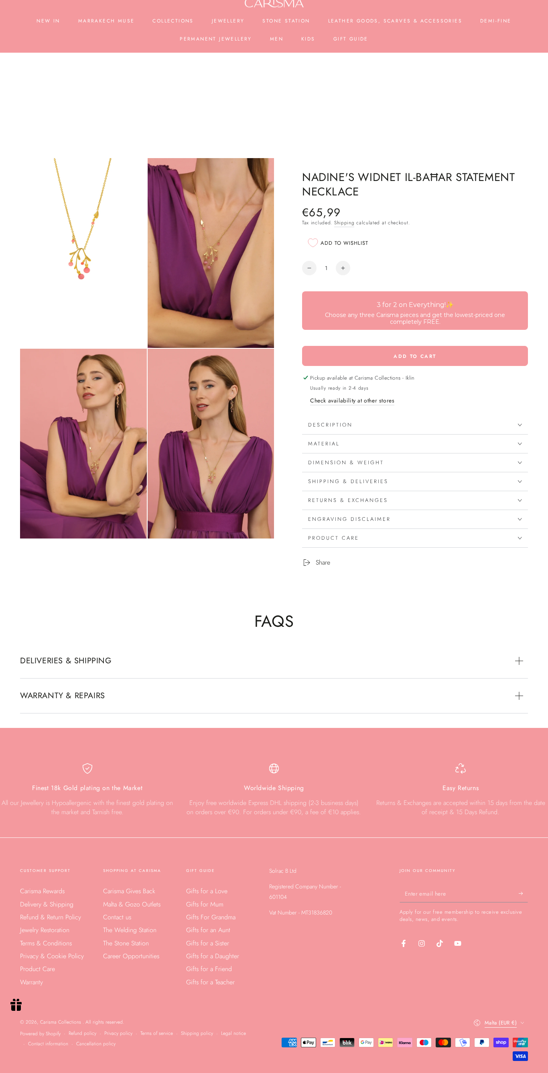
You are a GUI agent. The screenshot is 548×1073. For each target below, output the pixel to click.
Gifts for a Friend (209, 968)
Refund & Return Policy (50, 917)
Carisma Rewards (42, 891)
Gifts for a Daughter (212, 956)
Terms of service (156, 1033)
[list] (274, 793)
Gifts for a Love (206, 891)
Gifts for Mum (204, 904)
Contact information (48, 1043)
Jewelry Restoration (44, 930)
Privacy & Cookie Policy (52, 956)
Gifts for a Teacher (210, 982)
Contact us (117, 917)
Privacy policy (118, 1033)
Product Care (37, 968)
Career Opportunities (131, 956)
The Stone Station (126, 943)
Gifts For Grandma (210, 917)
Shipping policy (197, 1033)
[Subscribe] (523, 893)
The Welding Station (129, 930)
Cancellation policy (96, 1043)
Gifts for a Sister (207, 943)
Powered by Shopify (40, 1033)
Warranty (31, 982)
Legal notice (233, 1033)
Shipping (344, 222)
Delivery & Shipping (46, 904)
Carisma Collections (61, 1022)
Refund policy (82, 1033)
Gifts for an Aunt (208, 930)
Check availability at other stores (352, 400)
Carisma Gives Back (129, 891)
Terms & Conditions (46, 943)
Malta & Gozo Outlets (131, 904)
